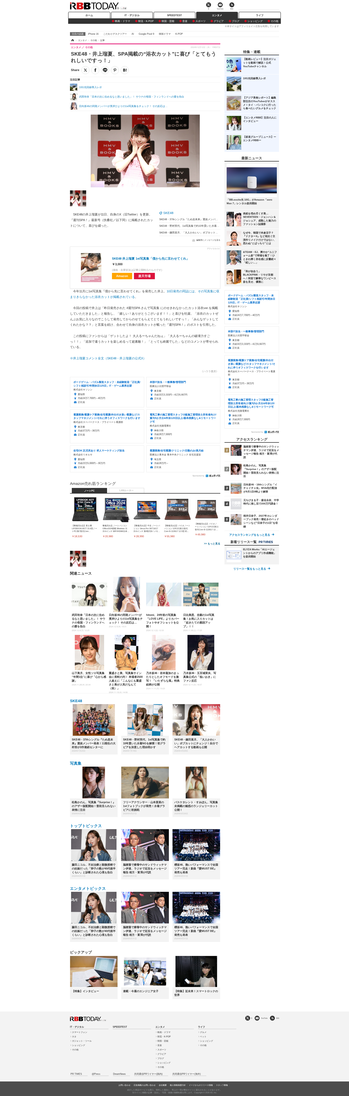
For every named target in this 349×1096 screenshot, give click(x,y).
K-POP (179, 34)
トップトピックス (86, 826)
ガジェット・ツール (82, 1041)
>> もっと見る (212, 543)
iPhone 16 (93, 34)
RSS (277, 1018)
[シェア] (95, 70)
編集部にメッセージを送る (208, 240)
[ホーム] (72, 40)
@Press (96, 1074)
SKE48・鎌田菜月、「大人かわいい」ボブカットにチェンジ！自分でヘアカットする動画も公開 (214, 232)
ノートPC (89, 491)
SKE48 (168, 213)
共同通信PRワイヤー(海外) (186, 1074)
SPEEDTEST (174, 15)
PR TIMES (76, 1074)
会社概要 (163, 1085)
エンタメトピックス (88, 888)
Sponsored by (198, 476)
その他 (274, 21)
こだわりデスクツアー (115, 34)
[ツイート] (85, 70)
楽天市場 (144, 276)
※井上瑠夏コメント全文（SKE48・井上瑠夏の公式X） (108, 358)
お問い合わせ (125, 1085)
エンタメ (217, 15)
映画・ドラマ (122, 21)
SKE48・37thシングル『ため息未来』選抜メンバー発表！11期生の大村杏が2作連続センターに (213, 219)
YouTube (264, 1018)
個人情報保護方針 (178, 1085)
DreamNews (119, 1074)
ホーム (89, 15)
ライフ (260, 15)
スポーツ (200, 21)
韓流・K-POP (146, 21)
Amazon (122, 276)
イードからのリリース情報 (201, 1085)
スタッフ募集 (222, 1085)
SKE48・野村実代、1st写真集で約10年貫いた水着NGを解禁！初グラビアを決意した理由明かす (214, 225)
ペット (203, 1036)
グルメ (203, 1032)
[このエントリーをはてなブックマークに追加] (125, 70)
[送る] (105, 70)
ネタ (74, 1036)
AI (133, 34)
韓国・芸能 (168, 21)
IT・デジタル (132, 15)
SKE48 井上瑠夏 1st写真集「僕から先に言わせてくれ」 (150, 258)
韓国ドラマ (165, 34)
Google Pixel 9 (146, 34)
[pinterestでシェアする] (115, 70)
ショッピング (255, 21)
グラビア (219, 21)
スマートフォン (79, 1032)
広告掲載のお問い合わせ (145, 1085)
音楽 (184, 21)
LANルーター (126, 490)
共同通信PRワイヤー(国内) (148, 1074)
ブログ (235, 21)
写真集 (75, 763)
